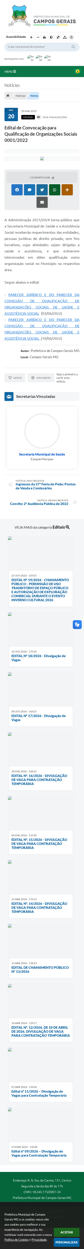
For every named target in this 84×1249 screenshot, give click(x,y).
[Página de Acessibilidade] (71, 37)
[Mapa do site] (65, 37)
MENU (8, 71)
